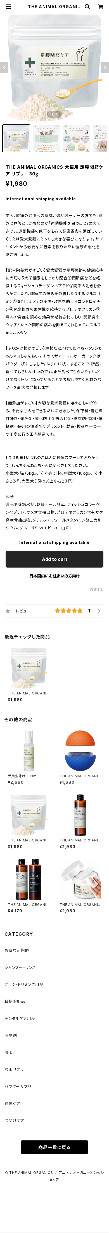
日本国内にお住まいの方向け (54, 575)
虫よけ (10, 1052)
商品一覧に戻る (54, 1147)
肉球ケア (12, 1103)
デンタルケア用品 (19, 1018)
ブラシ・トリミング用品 (24, 984)
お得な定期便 (16, 950)
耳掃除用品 (14, 1001)
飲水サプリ (14, 1069)
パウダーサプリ (17, 1086)
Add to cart (54, 559)
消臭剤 (10, 1035)
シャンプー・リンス (20, 967)
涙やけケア (14, 1120)
